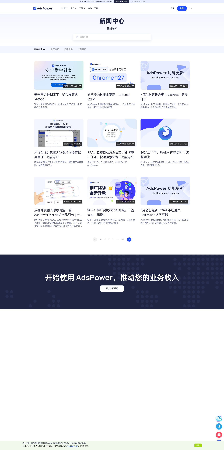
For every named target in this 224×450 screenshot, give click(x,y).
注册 (182, 8)
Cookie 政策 (72, 446)
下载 (96, 4)
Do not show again (138, 1)
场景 (72, 4)
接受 (198, 445)
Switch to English (121, 1)
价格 (90, 4)
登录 (172, 8)
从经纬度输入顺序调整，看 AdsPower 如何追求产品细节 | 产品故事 (58, 214)
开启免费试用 (112, 288)
